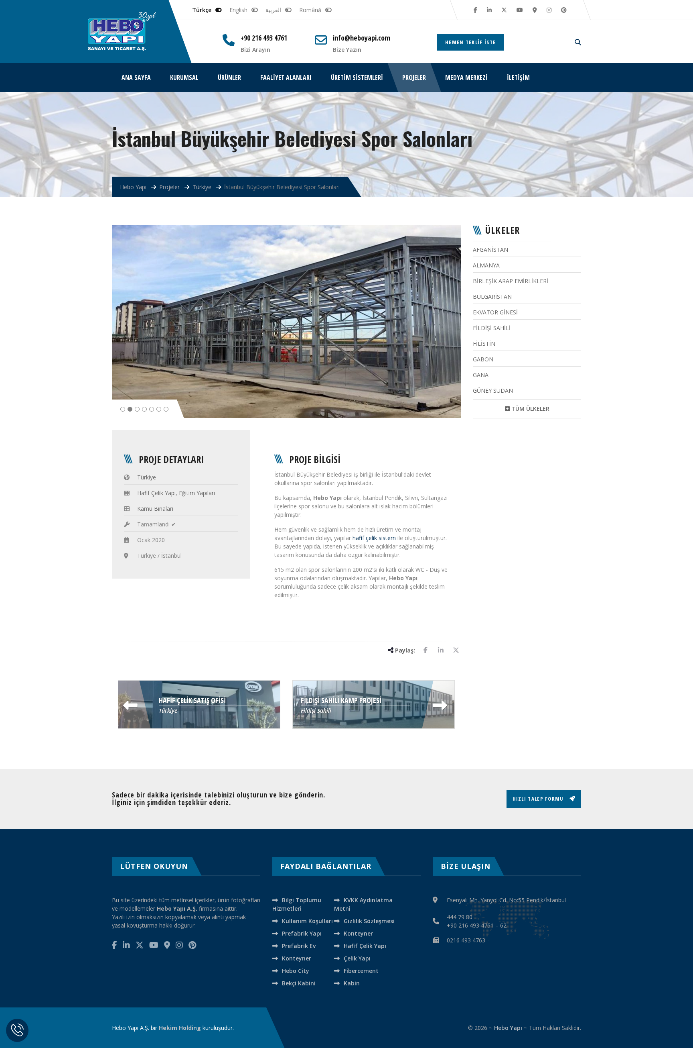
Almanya (486, 265)
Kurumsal (184, 77)
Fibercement (361, 971)
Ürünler (229, 77)
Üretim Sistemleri (357, 77)
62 (503, 925)
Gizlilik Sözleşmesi (369, 921)
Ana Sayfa (136, 77)
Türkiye (146, 477)
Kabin (352, 983)
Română (310, 10)
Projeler (414, 77)
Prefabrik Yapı (302, 933)
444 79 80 (459, 917)
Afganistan (490, 249)
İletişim (518, 77)
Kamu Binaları (155, 508)
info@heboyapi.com (361, 38)
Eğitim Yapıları (197, 493)
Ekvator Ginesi (495, 312)
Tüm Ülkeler (529, 408)
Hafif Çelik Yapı (156, 493)
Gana (480, 375)
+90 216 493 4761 (264, 38)
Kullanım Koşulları (307, 921)
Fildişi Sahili (492, 328)
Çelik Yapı (357, 958)
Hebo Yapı (508, 1028)
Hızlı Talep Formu (539, 798)
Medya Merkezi (466, 77)
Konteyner (358, 933)
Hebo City (295, 971)
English (238, 10)
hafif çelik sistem (374, 538)
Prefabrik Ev (299, 946)
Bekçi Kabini (299, 983)
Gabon (483, 359)
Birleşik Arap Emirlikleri (510, 281)
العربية (273, 10)
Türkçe (201, 10)
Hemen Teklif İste (470, 42)
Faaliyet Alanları (286, 77)
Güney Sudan (493, 390)
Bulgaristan (492, 296)
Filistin (484, 343)
